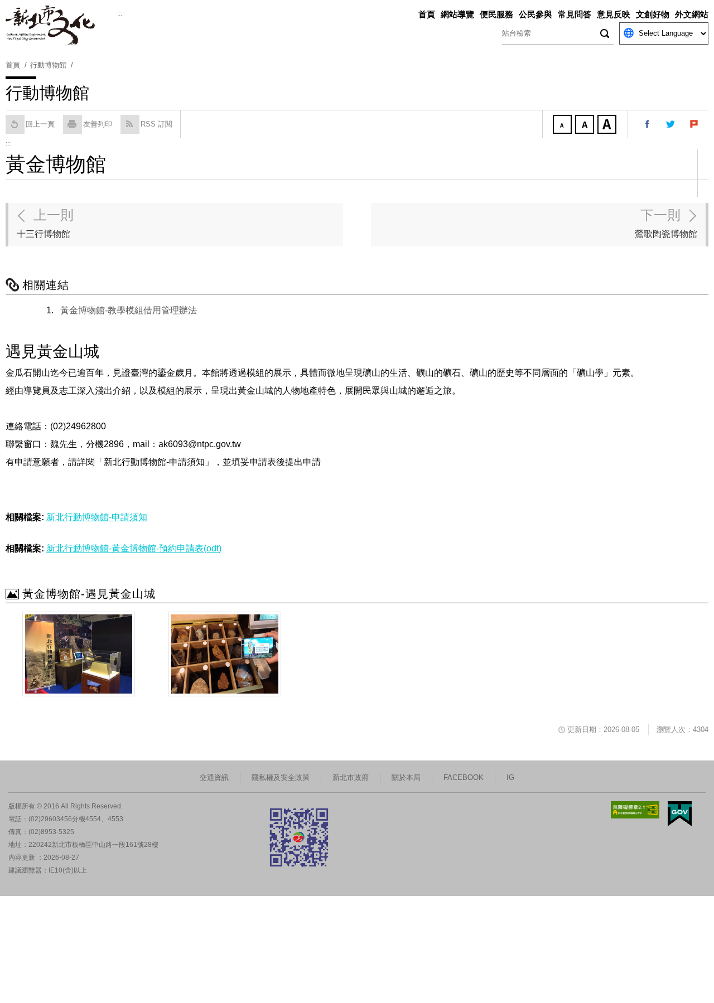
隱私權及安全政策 (281, 777)
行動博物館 (48, 65)
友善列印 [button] (97, 124)
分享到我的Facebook (647, 124)
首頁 (426, 14)
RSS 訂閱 (156, 124)
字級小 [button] (563, 125)
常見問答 (574, 14)
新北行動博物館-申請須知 (96, 517)
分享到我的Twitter (671, 124)
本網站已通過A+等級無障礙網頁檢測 (635, 809)
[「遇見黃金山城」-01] (78, 654)
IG (510, 777)
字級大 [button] (608, 125)
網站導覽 (457, 14)
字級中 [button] (585, 125)
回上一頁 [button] (40, 124)
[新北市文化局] (61, 26)
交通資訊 (214, 777)
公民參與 (535, 14)
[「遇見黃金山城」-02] (224, 654)
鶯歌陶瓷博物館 (666, 223)
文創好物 (652, 14)
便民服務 (496, 14)
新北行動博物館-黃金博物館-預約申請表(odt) (133, 548)
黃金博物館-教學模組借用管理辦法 (128, 310)
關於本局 (406, 777)
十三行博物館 (45, 223)
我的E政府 (680, 813)
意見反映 (613, 14)
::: (119, 13)
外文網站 (691, 14)
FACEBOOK (463, 777)
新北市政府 (350, 777)
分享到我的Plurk (694, 124)
